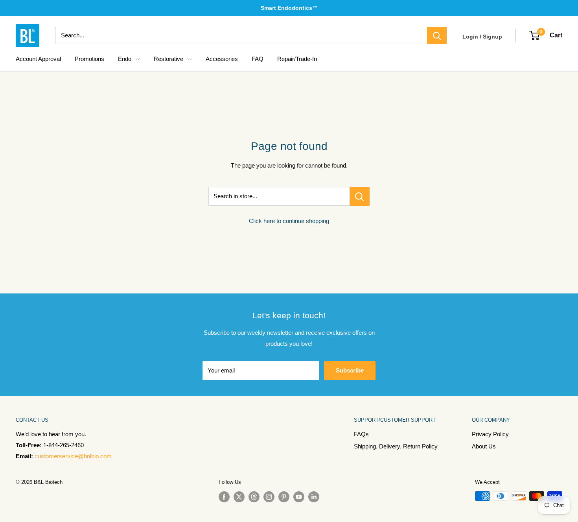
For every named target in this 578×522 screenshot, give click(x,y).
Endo (124, 58)
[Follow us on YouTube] (298, 496)
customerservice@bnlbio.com (73, 456)
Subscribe (350, 370)
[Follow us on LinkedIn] (313, 496)
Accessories (222, 58)
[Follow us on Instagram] (268, 496)
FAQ (257, 58)
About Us (484, 446)
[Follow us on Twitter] (239, 496)
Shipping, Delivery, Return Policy (396, 446)
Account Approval (38, 58)
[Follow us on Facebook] (224, 496)
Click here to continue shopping (289, 221)
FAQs (361, 434)
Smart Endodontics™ (289, 8)
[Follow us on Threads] (254, 496)
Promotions (89, 58)
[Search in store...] (360, 196)
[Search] (437, 35)
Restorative (168, 58)
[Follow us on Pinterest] (283, 496)
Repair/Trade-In (297, 58)
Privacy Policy (490, 434)
